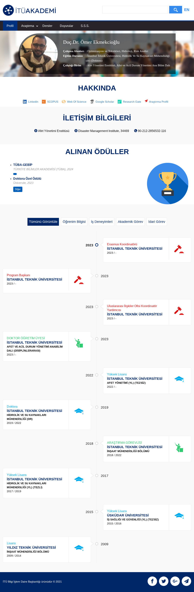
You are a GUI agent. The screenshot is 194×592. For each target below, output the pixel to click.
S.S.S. (85, 25)
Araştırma (27, 25)
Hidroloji (126, 51)
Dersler (47, 25)
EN (186, 10)
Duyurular (66, 25)
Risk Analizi (140, 51)
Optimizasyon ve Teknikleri (103, 51)
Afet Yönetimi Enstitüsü (101, 65)
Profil (10, 25)
